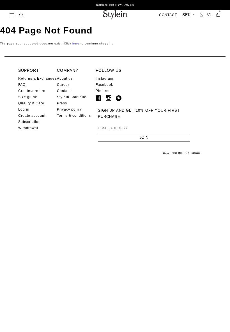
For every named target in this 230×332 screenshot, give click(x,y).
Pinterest (104, 91)
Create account (31, 116)
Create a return (31, 91)
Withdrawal (28, 128)
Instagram (104, 78)
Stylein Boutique (71, 97)
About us (65, 78)
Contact (64, 91)
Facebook (104, 85)
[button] (12, 14)
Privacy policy (69, 109)
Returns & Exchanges (37, 78)
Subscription (29, 122)
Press (62, 103)
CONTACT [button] (168, 15)
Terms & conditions (74, 116)
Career (63, 85)
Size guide (27, 97)
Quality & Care (31, 103)
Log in (23, 109)
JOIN (143, 137)
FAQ (22, 85)
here (75, 43)
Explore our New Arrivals (115, 4)
